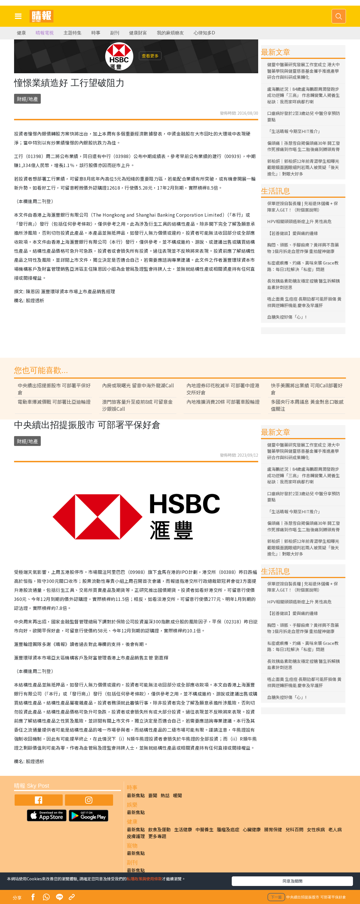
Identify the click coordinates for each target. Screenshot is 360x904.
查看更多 (150, 56)
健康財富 (138, 32)
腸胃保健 (273, 829)
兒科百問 (294, 829)
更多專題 (157, 836)
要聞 (152, 795)
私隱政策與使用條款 (144, 878)
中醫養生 (204, 829)
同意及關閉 (292, 881)
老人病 (335, 829)
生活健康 (183, 829)
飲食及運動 (159, 829)
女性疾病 (316, 829)
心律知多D (204, 32)
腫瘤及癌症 (228, 829)
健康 (21, 32)
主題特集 (73, 32)
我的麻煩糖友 (170, 32)
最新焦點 (136, 795)
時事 (95, 32)
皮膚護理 (136, 836)
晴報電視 (45, 32)
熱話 (165, 795)
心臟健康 (252, 829)
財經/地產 (27, 98)
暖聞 (177, 795)
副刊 (114, 32)
